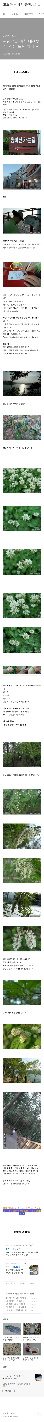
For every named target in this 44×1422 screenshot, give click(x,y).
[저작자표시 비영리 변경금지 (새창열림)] (31, 1283)
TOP (39, 1414)
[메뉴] (39, 5)
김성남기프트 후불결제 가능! (14, 1266)
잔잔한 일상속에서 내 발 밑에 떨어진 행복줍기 (16, 1384)
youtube (14, 14)
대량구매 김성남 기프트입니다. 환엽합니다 (14, 1271)
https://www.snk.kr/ (14, 1263)
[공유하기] (11, 1283)
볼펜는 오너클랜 (13, 1249)
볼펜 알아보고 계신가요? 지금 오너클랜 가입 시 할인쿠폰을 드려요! (22, 1253)
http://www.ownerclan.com (17, 1245)
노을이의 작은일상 (12, 1293)
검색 (34, 5)
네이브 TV (28, 14)
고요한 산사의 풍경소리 (20, 5)
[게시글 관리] (14, 1283)
